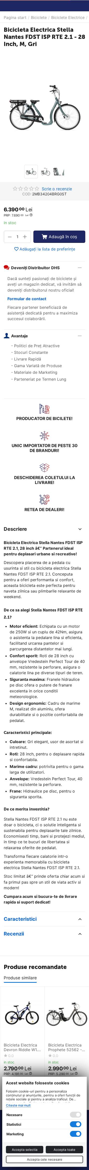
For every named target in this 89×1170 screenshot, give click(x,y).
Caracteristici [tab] (20, 919)
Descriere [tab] (15, 529)
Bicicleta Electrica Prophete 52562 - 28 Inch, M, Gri (65, 1047)
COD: (26, 194)
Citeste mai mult (18, 1105)
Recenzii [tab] (14, 934)
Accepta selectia (24, 1150)
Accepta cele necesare (44, 1159)
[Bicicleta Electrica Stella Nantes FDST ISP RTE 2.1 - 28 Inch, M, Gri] (44, 107)
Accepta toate (64, 1150)
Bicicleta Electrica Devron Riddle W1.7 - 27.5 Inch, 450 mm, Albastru (22, 1047)
